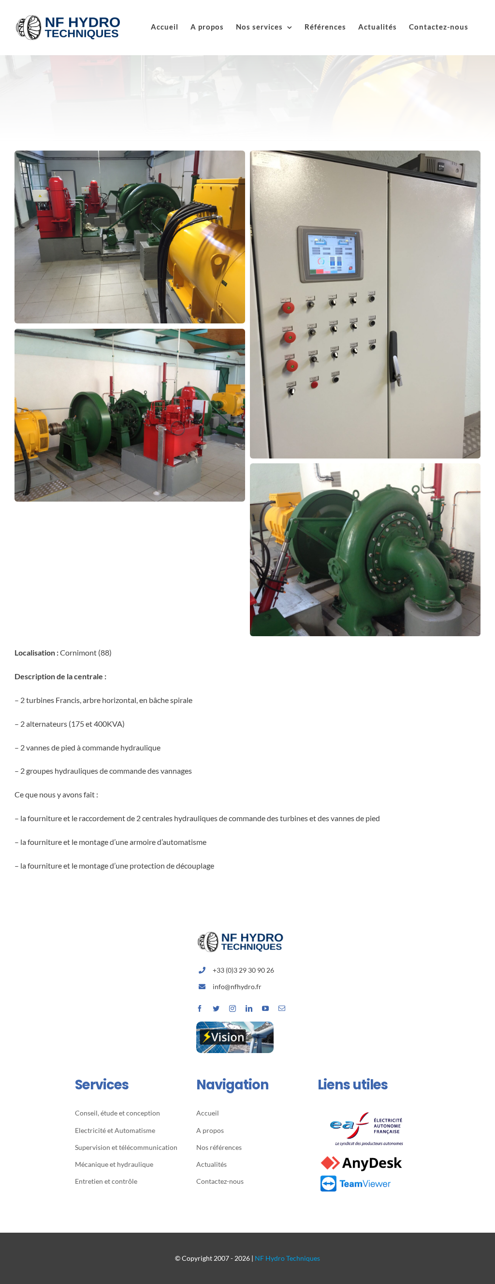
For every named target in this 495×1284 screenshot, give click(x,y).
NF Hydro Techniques (287, 1258)
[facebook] (199, 1008)
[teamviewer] (355, 1177)
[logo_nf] (244, 935)
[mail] (281, 1008)
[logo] (369, 1110)
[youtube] (265, 1008)
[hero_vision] (235, 1025)
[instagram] (232, 1008)
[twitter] (216, 1008)
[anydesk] (361, 1157)
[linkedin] (249, 1008)
